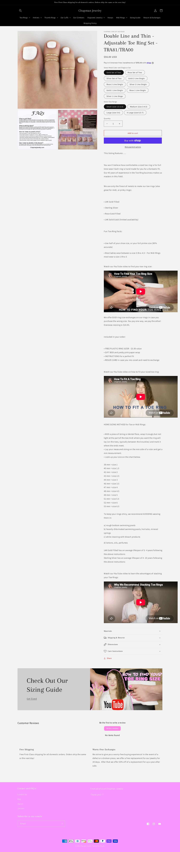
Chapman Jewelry (86, 846)
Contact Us (22, 794)
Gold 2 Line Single (136, 78)
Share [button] (109, 658)
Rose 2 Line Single (115, 84)
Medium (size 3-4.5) (138, 106)
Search (20, 804)
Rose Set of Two (135, 72)
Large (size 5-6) (113, 112)
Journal (21, 808)
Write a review (112, 728)
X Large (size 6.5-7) (135, 112)
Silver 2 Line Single (138, 84)
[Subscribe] (62, 824)
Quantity (107, 118)
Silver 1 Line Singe (115, 96)
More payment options (133, 147)
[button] (20, 10)
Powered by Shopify (98, 846)
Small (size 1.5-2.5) (115, 106)
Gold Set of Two (114, 72)
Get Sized (32, 698)
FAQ (19, 799)
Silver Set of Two (114, 78)
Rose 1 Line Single (138, 90)
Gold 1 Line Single (115, 90)
